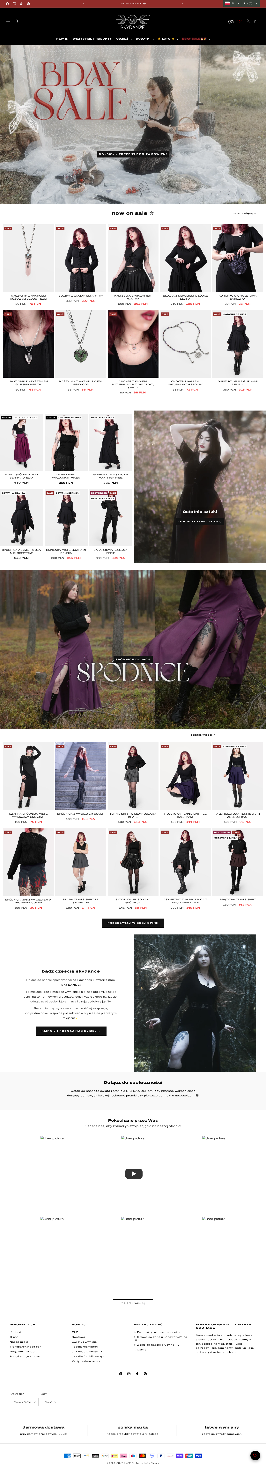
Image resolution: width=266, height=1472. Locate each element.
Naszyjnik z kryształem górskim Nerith (28, 383)
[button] (8, 21)
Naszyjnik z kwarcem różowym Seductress (28, 297)
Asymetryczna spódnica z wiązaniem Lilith (185, 901)
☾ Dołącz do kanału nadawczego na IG (160, 1338)
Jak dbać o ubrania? (87, 1351)
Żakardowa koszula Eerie (111, 551)
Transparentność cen (25, 1346)
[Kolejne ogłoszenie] (182, 3)
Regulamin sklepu (23, 1351)
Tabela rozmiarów (85, 1346)
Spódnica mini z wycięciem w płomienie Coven (28, 901)
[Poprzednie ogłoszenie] (83, 3)
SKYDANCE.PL (125, 1463)
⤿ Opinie (140, 1349)
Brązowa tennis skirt (238, 899)
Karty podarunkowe (86, 1361)
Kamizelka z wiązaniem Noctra (132, 297)
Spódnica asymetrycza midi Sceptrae (21, 551)
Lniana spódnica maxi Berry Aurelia (21, 476)
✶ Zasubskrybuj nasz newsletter (158, 1332)
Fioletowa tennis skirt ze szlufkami (185, 815)
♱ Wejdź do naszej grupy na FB (157, 1344)
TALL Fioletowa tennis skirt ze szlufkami (237, 815)
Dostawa (78, 1337)
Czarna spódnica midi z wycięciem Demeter (28, 815)
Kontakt (15, 1332)
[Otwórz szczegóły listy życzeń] (255, 1455)
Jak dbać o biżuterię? (88, 1356)
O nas (14, 1337)
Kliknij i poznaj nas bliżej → (71, 1031)
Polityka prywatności (25, 1356)
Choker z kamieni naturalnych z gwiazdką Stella (133, 384)
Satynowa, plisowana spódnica (133, 901)
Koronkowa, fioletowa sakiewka (238, 297)
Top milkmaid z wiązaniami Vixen (66, 476)
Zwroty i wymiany (85, 1342)
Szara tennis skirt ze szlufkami (81, 901)
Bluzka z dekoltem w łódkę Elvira (185, 297)
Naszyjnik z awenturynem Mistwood (80, 383)
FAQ (75, 1332)
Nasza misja (19, 1342)
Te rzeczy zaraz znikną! (200, 521)
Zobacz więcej (243, 213)
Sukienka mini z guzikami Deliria (238, 383)
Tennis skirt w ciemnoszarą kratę (133, 815)
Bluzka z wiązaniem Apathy (80, 295)
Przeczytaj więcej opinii (133, 923)
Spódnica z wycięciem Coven (80, 814)
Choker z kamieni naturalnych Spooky (185, 383)
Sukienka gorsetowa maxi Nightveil (110, 476)
